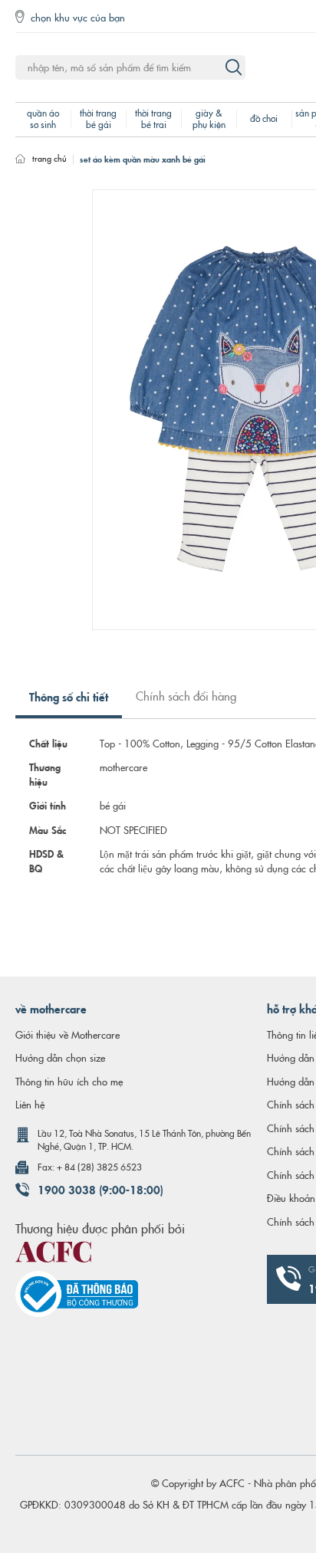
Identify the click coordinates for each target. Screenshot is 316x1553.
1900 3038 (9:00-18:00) (100, 1188)
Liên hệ (29, 1103)
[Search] (233, 67)
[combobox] (130, 67)
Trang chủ (49, 158)
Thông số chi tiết (68, 696)
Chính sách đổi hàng (186, 695)
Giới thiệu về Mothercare (67, 1034)
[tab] (68, 702)
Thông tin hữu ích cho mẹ (69, 1080)
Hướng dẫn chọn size (60, 1057)
